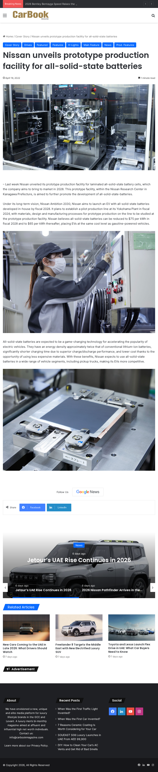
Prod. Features (125, 44)
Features (58, 44)
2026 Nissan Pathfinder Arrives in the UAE (79, 560)
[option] (79, 559)
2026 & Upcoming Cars (79, 545)
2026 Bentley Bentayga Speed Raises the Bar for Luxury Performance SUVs (70, 3)
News (107, 44)
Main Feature (91, 44)
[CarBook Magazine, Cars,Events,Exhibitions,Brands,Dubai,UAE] (31, 15)
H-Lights (73, 44)
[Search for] (153, 16)
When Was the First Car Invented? (79, 718)
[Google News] (87, 492)
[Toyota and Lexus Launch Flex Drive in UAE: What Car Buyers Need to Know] (131, 627)
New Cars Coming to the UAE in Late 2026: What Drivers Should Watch (25, 648)
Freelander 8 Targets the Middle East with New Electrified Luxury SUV (78, 648)
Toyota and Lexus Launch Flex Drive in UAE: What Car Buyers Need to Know (129, 648)
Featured (42, 44)
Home (9, 36)
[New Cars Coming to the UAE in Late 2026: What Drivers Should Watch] (26, 627)
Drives (28, 44)
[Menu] (5, 16)
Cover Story (22, 36)
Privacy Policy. (39, 745)
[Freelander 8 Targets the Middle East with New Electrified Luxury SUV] (78, 627)
